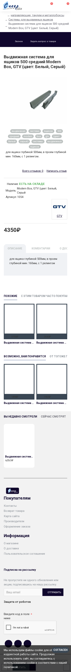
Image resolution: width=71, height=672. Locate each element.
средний (14, 136)
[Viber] (27, 643)
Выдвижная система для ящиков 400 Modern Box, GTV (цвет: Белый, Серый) (51, 402)
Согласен (60, 649)
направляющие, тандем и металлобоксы (37, 15)
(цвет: (56, 136)
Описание (15, 248)
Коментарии (41, 248)
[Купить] (7, 336)
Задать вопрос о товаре (43, 41)
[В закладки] (30, 336)
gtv (47, 136)
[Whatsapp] (18, 643)
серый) (24, 141)
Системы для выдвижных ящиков (31, 19)
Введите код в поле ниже (17, 616)
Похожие (10, 296)
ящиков (48, 131)
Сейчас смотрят (53, 416)
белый (12, 141)
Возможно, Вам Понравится (25, 356)
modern (28, 136)
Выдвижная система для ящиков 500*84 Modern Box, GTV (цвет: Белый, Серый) (19, 342)
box (39, 136)
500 (59, 131)
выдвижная (18, 131)
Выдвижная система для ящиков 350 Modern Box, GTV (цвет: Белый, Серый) (19, 402)
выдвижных (55, 141)
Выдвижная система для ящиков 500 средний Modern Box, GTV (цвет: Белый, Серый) (19, 456)
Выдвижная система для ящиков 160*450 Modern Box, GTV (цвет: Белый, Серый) (51, 342)
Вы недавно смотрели (20, 416)
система (34, 131)
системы (38, 141)
